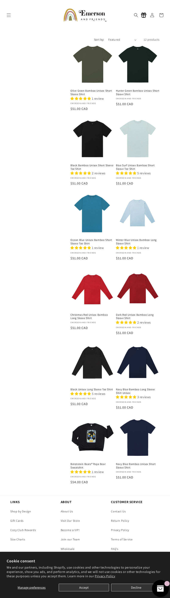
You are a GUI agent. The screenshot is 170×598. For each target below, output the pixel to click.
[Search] (136, 15)
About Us (67, 511)
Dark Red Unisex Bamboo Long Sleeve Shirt (135, 316)
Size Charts (17, 539)
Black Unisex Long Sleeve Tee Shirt (91, 389)
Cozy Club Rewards (23, 530)
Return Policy (120, 521)
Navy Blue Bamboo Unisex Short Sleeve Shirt (135, 465)
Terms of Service (122, 539)
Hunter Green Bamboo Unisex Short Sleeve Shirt (137, 92)
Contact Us (118, 511)
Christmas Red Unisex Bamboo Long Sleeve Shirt (89, 316)
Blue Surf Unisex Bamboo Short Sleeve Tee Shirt (135, 167)
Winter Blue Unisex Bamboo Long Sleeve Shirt (136, 241)
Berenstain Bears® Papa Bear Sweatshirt (88, 465)
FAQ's (114, 549)
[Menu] (8, 15)
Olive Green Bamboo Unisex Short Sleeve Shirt (91, 92)
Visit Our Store (70, 521)
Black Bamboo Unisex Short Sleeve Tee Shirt (91, 167)
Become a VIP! (70, 530)
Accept (84, 587)
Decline (136, 587)
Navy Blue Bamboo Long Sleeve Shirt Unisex (135, 391)
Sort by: (99, 39)
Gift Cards (17, 521)
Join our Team (70, 539)
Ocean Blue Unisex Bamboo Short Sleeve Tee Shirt (91, 241)
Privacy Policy (105, 576)
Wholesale (68, 549)
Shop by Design (20, 511)
